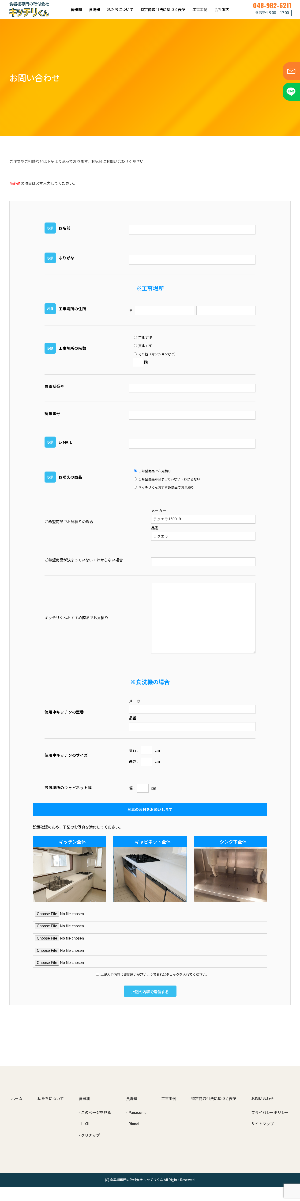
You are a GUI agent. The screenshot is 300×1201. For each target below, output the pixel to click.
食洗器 (94, 9)
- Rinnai (132, 1123)
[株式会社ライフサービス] (29, 9)
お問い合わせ (262, 1098)
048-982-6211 (272, 5)
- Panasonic (136, 1112)
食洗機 (131, 1098)
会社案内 (221, 9)
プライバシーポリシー (270, 1112)
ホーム (16, 1098)
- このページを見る (95, 1112)
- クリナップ (89, 1135)
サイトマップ (262, 1123)
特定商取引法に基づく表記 (162, 9)
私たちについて (120, 9)
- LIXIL (84, 1123)
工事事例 (199, 9)
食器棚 (76, 9)
